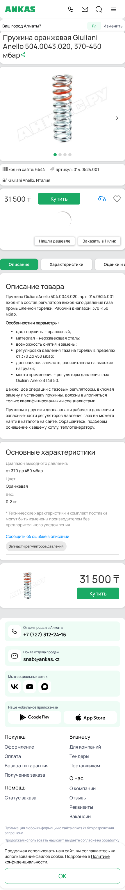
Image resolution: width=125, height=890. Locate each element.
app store (90, 717)
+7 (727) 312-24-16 (44, 634)
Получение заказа (25, 775)
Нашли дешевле (54, 241)
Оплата (13, 756)
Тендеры (79, 756)
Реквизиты (81, 807)
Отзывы (78, 797)
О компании (82, 788)
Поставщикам (84, 765)
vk (14, 686)
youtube (29, 686)
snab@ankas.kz (41, 659)
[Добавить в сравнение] (102, 198)
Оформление (19, 747)
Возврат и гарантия (27, 765)
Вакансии (80, 816)
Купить (59, 198)
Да (94, 25)
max (44, 686)
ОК (62, 876)
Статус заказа (20, 797)
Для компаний (85, 747)
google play (34, 717)
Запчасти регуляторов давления (36, 546)
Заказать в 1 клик (99, 241)
